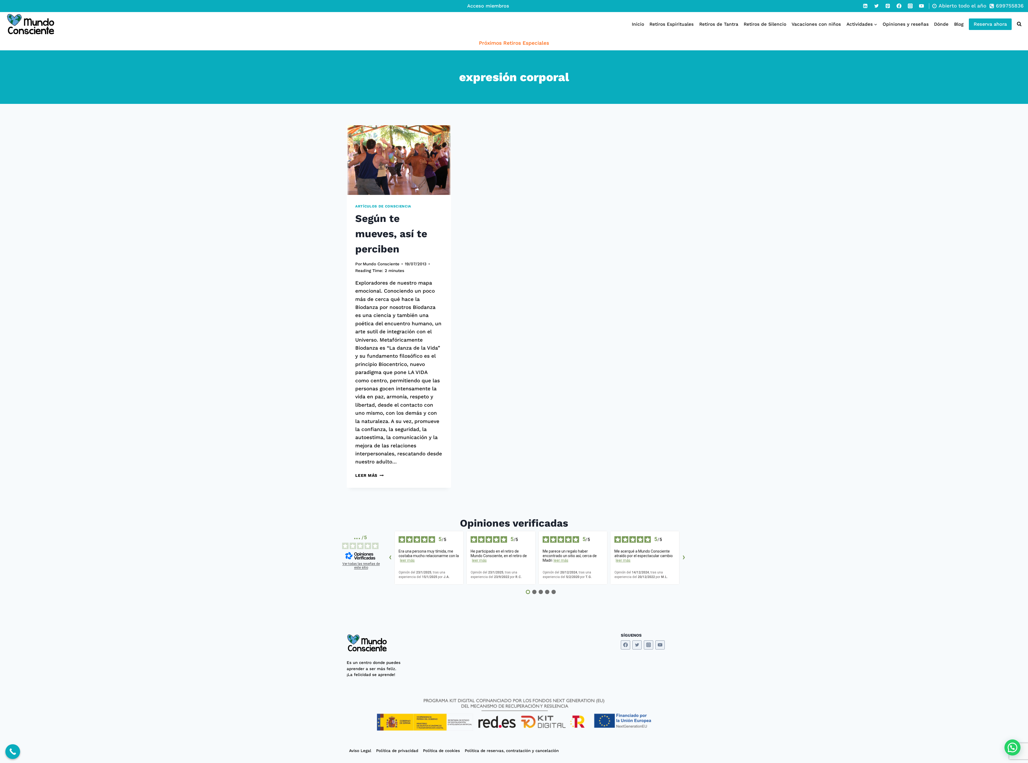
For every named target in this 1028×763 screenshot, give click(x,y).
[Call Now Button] (12, 751)
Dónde (941, 24)
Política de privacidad (397, 750)
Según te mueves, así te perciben (391, 234)
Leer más (369, 475)
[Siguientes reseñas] (683, 558)
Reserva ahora (990, 24)
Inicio (638, 24)
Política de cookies (441, 750)
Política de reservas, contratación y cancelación (512, 750)
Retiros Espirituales (671, 24)
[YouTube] (921, 6)
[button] (1012, 747)
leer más (407, 560)
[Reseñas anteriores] (390, 558)
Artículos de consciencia (383, 206)
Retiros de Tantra (718, 24)
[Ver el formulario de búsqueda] (1018, 24)
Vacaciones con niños (816, 24)
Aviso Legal (360, 750)
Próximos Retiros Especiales (514, 43)
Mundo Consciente (381, 264)
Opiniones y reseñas (906, 24)
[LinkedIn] (865, 6)
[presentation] (399, 160)
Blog (958, 24)
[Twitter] (876, 6)
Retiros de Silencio (765, 24)
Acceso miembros (488, 6)
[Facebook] (899, 6)
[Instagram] (910, 6)
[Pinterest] (888, 6)
